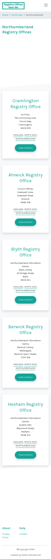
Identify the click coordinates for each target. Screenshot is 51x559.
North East (17, 15)
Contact (23, 534)
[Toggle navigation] (46, 5)
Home (5, 15)
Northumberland (26, 139)
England (18, 135)
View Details (26, 148)
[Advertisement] (25, 62)
